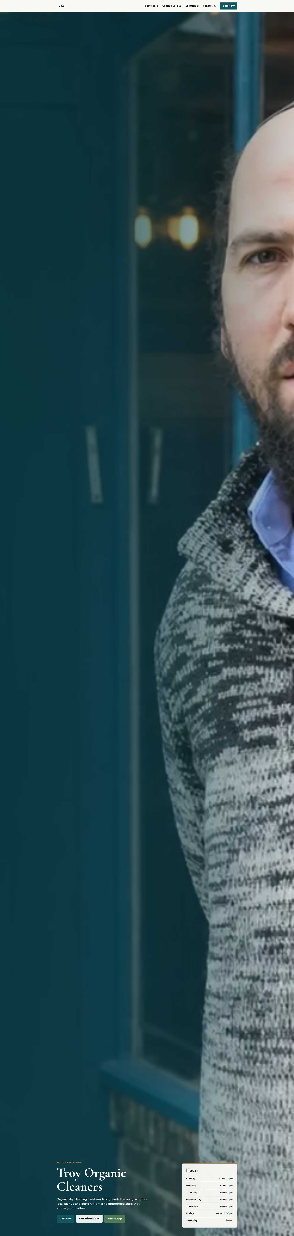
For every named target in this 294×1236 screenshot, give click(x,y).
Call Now (229, 5)
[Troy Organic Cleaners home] (62, 6)
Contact (208, 5)
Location (190, 5)
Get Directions (89, 1218)
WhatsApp (114, 1218)
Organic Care (170, 5)
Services (150, 5)
